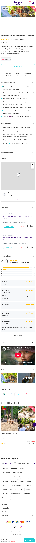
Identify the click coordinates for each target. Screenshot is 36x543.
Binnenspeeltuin (17, 472)
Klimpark (25, 477)
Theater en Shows (17, 485)
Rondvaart (5, 481)
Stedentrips (13, 489)
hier (8, 143)
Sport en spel (6, 472)
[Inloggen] (33, 3)
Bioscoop (14, 481)
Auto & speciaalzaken (23, 463)
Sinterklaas (5, 498)
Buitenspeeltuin (6, 477)
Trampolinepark (15, 493)
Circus (21, 489)
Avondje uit (5, 485)
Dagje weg (8, 31)
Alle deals (5, 504)
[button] (29, 3)
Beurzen (22, 481)
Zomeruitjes (15, 498)
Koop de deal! (29, 540)
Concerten (29, 489)
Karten (29, 481)
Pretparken (14, 468)
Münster (5, 42)
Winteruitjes (26, 493)
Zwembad (17, 477)
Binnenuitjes (28, 485)
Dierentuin (15, 31)
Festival (4, 489)
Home (2, 31)
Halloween (5, 493)
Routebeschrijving (13, 199)
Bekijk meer (18, 335)
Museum (22, 468)
